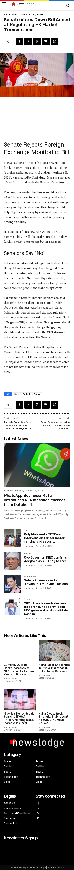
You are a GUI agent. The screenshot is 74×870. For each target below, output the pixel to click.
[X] (28, 41)
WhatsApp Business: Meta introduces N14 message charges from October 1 (35, 500)
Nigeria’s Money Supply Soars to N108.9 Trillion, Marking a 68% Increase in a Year (19, 718)
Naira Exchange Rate (32, 14)
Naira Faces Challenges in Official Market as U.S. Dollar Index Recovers (54, 668)
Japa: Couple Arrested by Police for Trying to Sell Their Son (55, 425)
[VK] (46, 41)
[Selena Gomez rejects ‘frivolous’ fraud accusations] (12, 584)
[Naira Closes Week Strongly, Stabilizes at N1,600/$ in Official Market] (54, 699)
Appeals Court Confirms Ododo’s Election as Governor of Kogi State (17, 425)
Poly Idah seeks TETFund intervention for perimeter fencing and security (44, 538)
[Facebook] (19, 41)
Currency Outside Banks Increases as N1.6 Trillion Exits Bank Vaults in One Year (19, 669)
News (27, 530)
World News (30, 576)
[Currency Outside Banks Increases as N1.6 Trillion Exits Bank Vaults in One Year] (20, 650)
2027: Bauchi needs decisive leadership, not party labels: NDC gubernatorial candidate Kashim (46, 608)
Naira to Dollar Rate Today (27, 394)
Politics (27, 553)
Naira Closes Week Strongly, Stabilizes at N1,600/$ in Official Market (53, 718)
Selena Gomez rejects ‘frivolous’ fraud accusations (46, 582)
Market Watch (11, 14)
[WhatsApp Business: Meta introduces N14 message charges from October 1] (37, 465)
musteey (19, 490)
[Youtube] (38, 818)
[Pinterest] (37, 41)
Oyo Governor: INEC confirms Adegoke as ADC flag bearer (45, 559)
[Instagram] (38, 808)
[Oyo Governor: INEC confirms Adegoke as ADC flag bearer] (12, 561)
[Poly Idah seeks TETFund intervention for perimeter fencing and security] (12, 538)
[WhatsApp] (54, 41)
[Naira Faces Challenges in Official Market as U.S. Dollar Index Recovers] (54, 650)
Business (8, 491)
